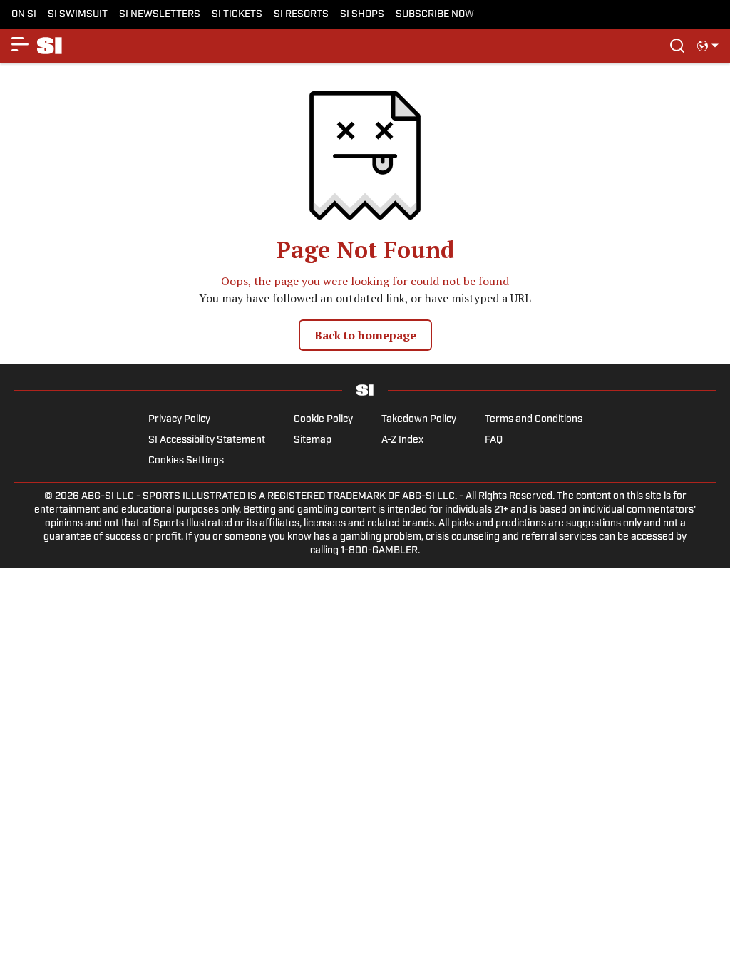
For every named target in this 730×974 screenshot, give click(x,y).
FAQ (494, 440)
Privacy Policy (179, 419)
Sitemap (312, 440)
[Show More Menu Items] (20, 44)
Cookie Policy (323, 419)
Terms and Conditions (533, 419)
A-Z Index (402, 440)
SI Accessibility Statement (206, 440)
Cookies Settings (186, 461)
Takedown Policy (418, 419)
